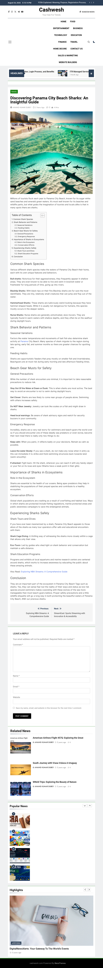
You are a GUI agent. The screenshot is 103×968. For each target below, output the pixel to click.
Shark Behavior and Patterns (25, 222)
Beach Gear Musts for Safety (26, 231)
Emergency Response (26, 236)
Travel (74, 42)
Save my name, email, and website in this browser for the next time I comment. (49, 708)
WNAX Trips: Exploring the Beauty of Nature (54, 782)
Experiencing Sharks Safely (25, 248)
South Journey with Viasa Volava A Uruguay (55, 763)
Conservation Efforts (26, 245)
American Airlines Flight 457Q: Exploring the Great (58, 738)
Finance (62, 42)
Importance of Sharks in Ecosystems (29, 239)
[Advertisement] (31, 42)
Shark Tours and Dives (25, 251)
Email (16, 686)
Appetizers (16, 943)
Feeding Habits (24, 228)
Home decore (60, 49)
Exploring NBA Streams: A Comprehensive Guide (44, 571)
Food (72, 21)
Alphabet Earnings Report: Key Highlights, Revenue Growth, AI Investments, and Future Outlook (60, 3)
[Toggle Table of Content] (41, 215)
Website (16, 697)
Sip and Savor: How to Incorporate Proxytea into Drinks (39, 948)
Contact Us (76, 49)
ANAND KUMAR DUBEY (22, 107)
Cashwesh (51, 10)
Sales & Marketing (68, 55)
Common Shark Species (23, 219)
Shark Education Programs (28, 254)
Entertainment (61, 28)
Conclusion (18, 256)
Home (63, 21)
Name (16, 676)
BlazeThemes (60, 963)
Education (76, 35)
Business (78, 28)
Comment (18, 645)
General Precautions (25, 234)
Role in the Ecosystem (26, 242)
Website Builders (68, 62)
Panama (24, 341)
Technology (60, 35)
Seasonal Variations (24, 225)
